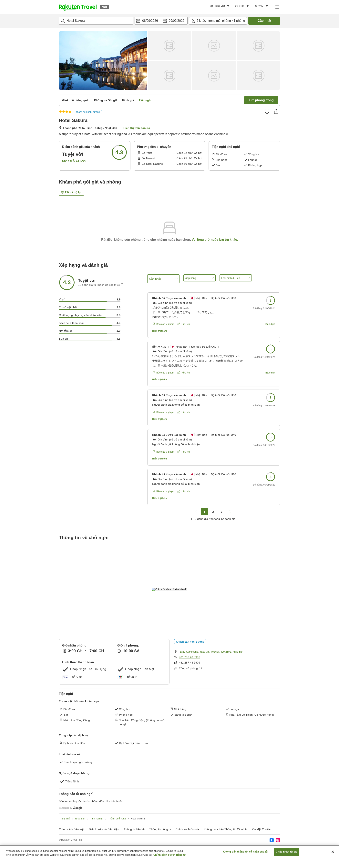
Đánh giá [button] (128, 100)
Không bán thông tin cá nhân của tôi (245, 851)
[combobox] (96, 21)
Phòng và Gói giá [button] (105, 100)
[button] (78, 7)
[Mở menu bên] (277, 7)
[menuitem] (220, 6)
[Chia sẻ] (276, 111)
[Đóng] (332, 851)
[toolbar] (161, 21)
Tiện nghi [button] (145, 100)
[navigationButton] (195, 511)
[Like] (267, 111)
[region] (169, 852)
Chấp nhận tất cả (286, 851)
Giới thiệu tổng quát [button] (75, 100)
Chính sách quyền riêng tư (169, 854)
